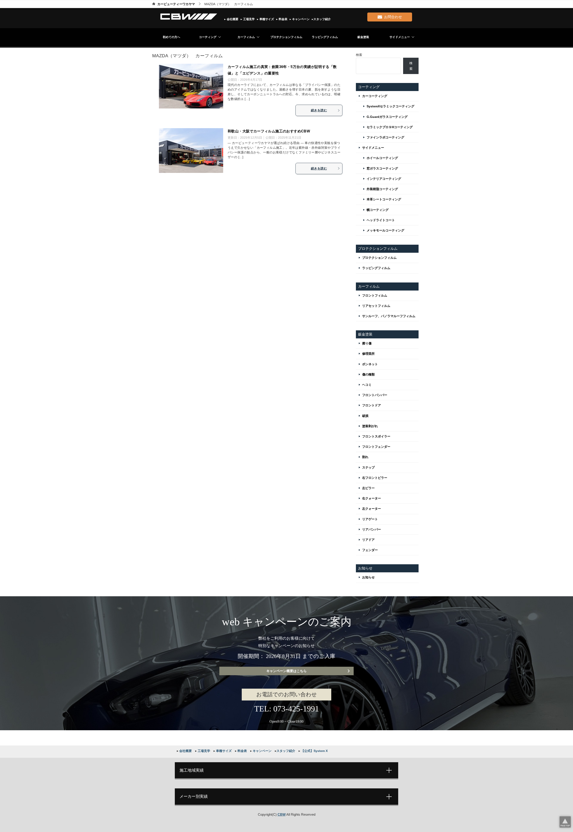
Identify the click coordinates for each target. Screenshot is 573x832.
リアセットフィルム (376, 306)
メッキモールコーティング (385, 230)
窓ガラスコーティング (382, 168)
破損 (365, 416)
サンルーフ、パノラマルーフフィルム (388, 316)
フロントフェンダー (376, 446)
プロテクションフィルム (286, 37)
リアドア (368, 539)
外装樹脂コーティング (382, 189)
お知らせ (368, 577)
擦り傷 (367, 343)
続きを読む (319, 110)
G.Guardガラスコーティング (387, 117)
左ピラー (368, 488)
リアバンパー (371, 529)
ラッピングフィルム (325, 37)
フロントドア (371, 405)
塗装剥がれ (370, 426)
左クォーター (371, 508)
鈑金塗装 (363, 37)
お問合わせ (393, 17)
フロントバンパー (374, 395)
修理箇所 (368, 353)
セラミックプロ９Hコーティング (390, 127)
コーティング (207, 37)
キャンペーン (300, 19)
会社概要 (232, 19)
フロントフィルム (374, 295)
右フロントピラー (374, 478)
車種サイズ (266, 19)
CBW (282, 814)
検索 (359, 55)
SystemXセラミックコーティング (390, 106)
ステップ (368, 467)
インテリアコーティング (384, 178)
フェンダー (370, 550)
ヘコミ (367, 384)
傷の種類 (368, 374)
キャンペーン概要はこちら (286, 671)
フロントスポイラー (376, 436)
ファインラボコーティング (385, 137)
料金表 (282, 19)
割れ (365, 457)
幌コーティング (378, 210)
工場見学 (248, 19)
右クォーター (371, 498)
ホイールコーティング (382, 158)
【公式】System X (314, 751)
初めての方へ (171, 37)
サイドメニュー (399, 37)
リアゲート (370, 519)
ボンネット (370, 364)
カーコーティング (374, 96)
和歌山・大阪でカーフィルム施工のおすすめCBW (269, 131)
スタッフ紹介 (322, 19)
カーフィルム (246, 37)
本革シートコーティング (384, 199)
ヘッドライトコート (381, 220)
